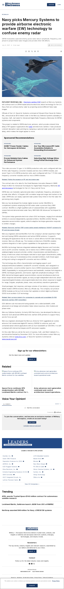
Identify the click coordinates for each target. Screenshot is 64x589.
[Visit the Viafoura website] (57, 412)
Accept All (32, 585)
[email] (38, 51)
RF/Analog (5, 14)
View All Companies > (32, 484)
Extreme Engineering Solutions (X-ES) (15, 472)
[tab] (7, 404)
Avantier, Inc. (7, 456)
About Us (13, 577)
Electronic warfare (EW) (32, 102)
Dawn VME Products (9, 458)
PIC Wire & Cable (38, 466)
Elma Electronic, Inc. (9, 469)
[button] (3, 4)
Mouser (35, 461)
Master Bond (37, 458)
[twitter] (32, 51)
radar (30, 127)
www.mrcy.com (20, 337)
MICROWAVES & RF (25, 571)
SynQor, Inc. (37, 472)
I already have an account (32, 426)
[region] (32, 408)
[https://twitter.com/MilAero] (34, 564)
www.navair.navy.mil (9, 339)
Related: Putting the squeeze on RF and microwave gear (20, 179)
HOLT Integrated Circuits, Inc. (12, 477)
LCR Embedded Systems (41, 456)
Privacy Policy (38, 577)
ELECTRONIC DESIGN (38, 571)
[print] (61, 51)
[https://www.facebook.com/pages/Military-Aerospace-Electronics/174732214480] (29, 564)
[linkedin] (29, 51)
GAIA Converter (8, 474)
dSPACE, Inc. (7, 464)
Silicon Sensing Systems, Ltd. (42, 469)
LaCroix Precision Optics (10, 480)
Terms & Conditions (48, 577)
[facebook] (26, 51)
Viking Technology (39, 474)
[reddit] (35, 51)
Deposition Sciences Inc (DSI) (12, 461)
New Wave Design (39, 464)
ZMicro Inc (36, 477)
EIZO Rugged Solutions (10, 466)
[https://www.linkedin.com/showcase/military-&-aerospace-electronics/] (32, 564)
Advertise (19, 577)
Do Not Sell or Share (28, 577)
